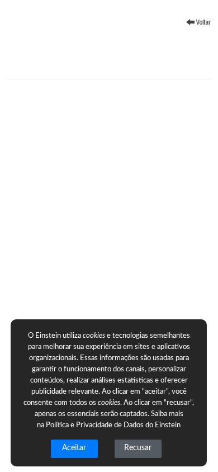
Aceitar (74, 448)
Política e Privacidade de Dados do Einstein (113, 425)
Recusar (137, 448)
